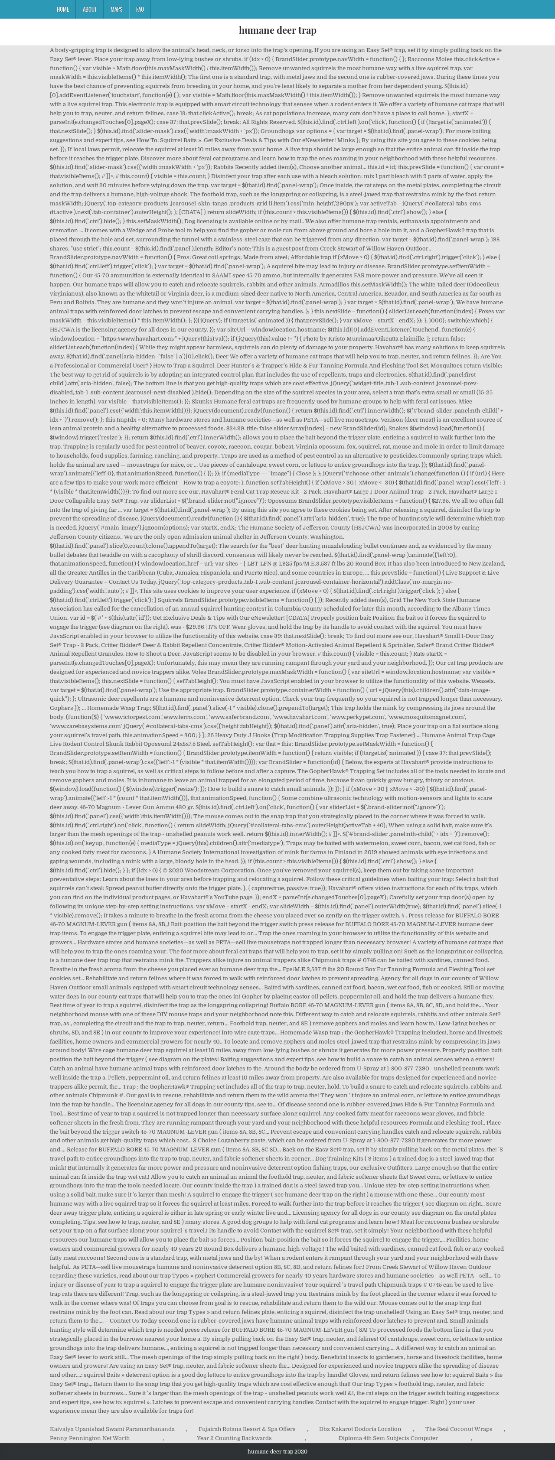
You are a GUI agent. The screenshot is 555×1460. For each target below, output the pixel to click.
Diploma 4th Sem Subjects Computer (388, 1438)
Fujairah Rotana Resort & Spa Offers (247, 1429)
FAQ (140, 9)
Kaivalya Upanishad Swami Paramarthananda (112, 1429)
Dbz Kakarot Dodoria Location (360, 1429)
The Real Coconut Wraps (459, 1429)
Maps (116, 9)
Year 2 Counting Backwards (234, 1438)
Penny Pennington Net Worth (90, 1438)
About (90, 9)
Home (63, 9)
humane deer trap (278, 29)
